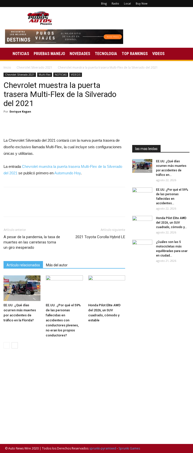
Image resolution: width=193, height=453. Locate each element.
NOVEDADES (80, 53)
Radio (115, 3)
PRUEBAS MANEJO (49, 53)
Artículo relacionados (23, 265)
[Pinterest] (167, 3)
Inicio (7, 67)
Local (127, 3)
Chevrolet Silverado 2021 (34, 67)
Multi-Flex (45, 74)
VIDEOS (158, 53)
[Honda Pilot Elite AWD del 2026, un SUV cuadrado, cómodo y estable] (106, 288)
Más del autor (57, 265)
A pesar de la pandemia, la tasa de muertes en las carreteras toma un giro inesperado (32, 242)
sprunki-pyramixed (102, 448)
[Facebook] (159, 3)
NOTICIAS (21, 53)
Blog (104, 3)
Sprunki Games (129, 448)
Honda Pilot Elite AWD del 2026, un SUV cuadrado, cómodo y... (171, 222)
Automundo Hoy (67, 173)
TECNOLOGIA (106, 53)
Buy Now (142, 3)
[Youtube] (184, 3)
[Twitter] (176, 3)
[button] (182, 54)
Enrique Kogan (20, 111)
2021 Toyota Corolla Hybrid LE (100, 237)
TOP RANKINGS (135, 53)
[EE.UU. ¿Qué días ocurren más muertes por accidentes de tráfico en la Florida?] (22, 288)
